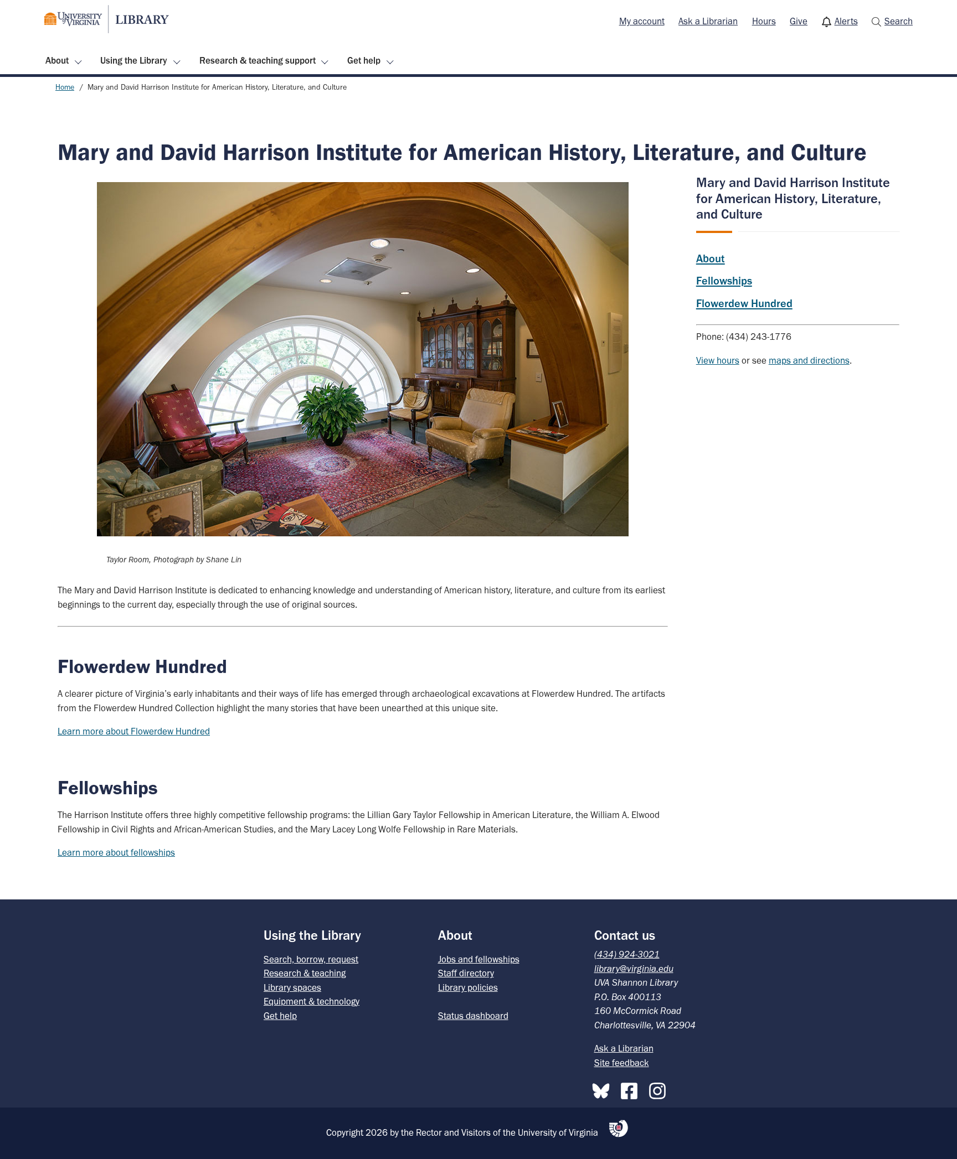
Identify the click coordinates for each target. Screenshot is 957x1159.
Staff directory (466, 973)
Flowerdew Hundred (744, 303)
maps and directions (809, 360)
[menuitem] (642, 21)
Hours (764, 21)
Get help (363, 60)
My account (642, 21)
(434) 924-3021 (627, 954)
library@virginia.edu (633, 968)
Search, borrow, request (311, 959)
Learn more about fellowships (116, 852)
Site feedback (621, 1062)
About (57, 60)
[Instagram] (660, 1088)
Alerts (846, 21)
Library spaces (292, 987)
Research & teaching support (257, 60)
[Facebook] (631, 1088)
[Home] (106, 19)
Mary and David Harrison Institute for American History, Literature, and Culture (793, 197)
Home (64, 87)
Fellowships (724, 280)
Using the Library (133, 60)
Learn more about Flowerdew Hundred (134, 731)
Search (898, 21)
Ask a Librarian (708, 21)
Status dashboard (473, 1015)
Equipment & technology (311, 1001)
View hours (717, 360)
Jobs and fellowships (478, 959)
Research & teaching (305, 973)
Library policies (468, 987)
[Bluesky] (603, 1088)
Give (798, 21)
